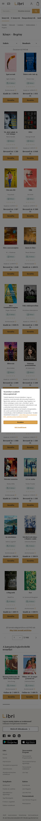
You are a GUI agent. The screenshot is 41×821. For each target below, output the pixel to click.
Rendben (20, 422)
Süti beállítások (20, 427)
